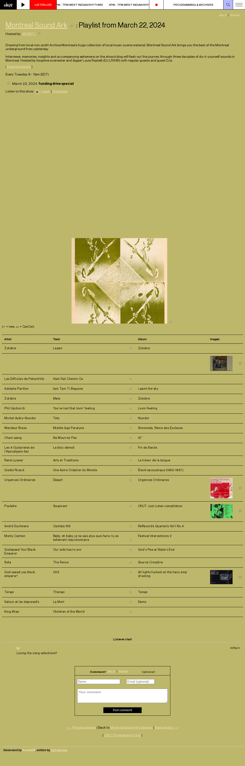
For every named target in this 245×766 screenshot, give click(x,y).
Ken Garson (59, 750)
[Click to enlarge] (119, 322)
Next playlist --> (166, 727)
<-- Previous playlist (81, 727)
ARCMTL (29, 34)
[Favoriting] (71, 25)
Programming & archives (193, 4)
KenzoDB (28, 750)
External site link (18, 66)
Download (59, 91)
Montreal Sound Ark (36, 25)
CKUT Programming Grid (122, 735)
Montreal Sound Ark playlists (131, 727)
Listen (45, 91)
